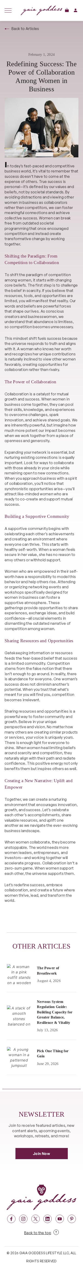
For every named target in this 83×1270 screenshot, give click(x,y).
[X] (35, 1219)
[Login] (75, 10)
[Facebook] (11, 1219)
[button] (66, 10)
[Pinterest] (72, 1219)
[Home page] (41, 10)
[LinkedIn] (47, 1219)
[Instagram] (23, 1219)
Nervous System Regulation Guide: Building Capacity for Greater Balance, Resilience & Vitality (55, 1012)
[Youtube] (60, 1219)
